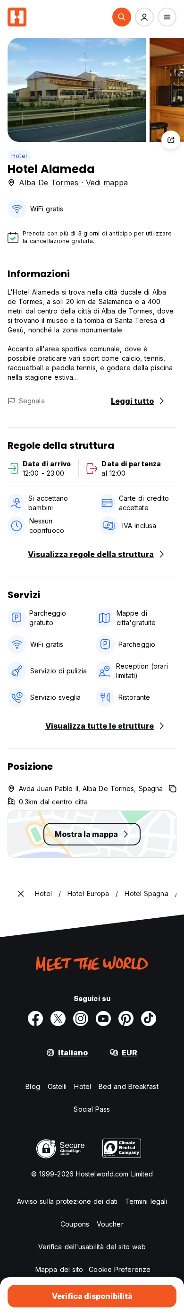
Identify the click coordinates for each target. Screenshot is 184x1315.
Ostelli (57, 1086)
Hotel (19, 155)
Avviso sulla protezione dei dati (67, 1201)
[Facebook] (35, 1018)
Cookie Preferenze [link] (120, 1269)
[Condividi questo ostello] (170, 140)
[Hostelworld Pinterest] (126, 1018)
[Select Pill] (121, 17)
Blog (32, 1086)
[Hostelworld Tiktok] (148, 1018)
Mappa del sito (59, 1269)
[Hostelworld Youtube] (103, 1018)
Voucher (110, 1224)
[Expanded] (20, 893)
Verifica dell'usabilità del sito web (92, 1247)
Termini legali (146, 1201)
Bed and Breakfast (129, 1086)
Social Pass (92, 1109)
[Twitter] (58, 1018)
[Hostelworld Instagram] (80, 1018)
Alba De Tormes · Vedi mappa (73, 182)
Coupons (74, 1224)
